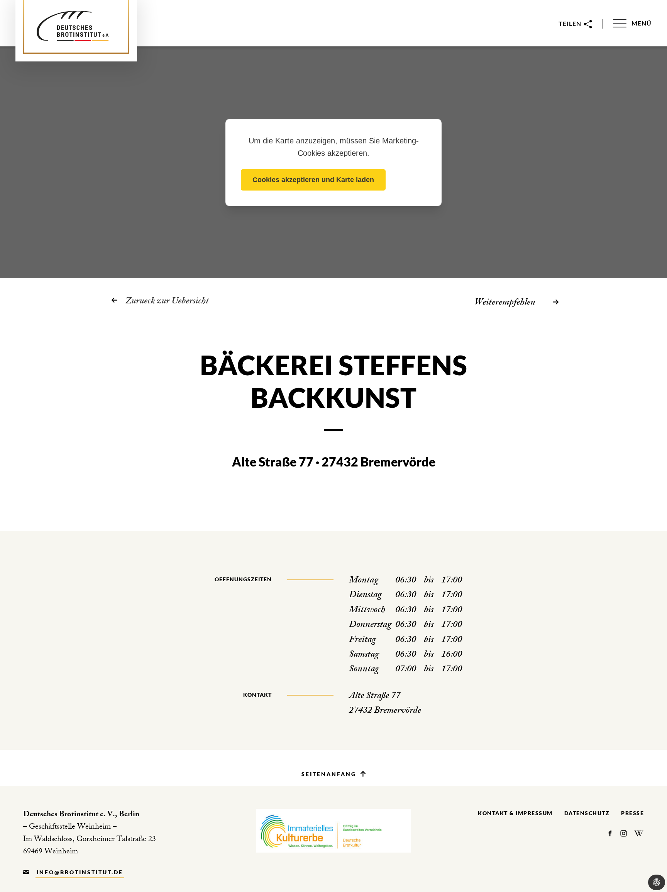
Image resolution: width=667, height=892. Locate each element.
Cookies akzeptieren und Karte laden (313, 180)
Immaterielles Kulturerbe (333, 831)
